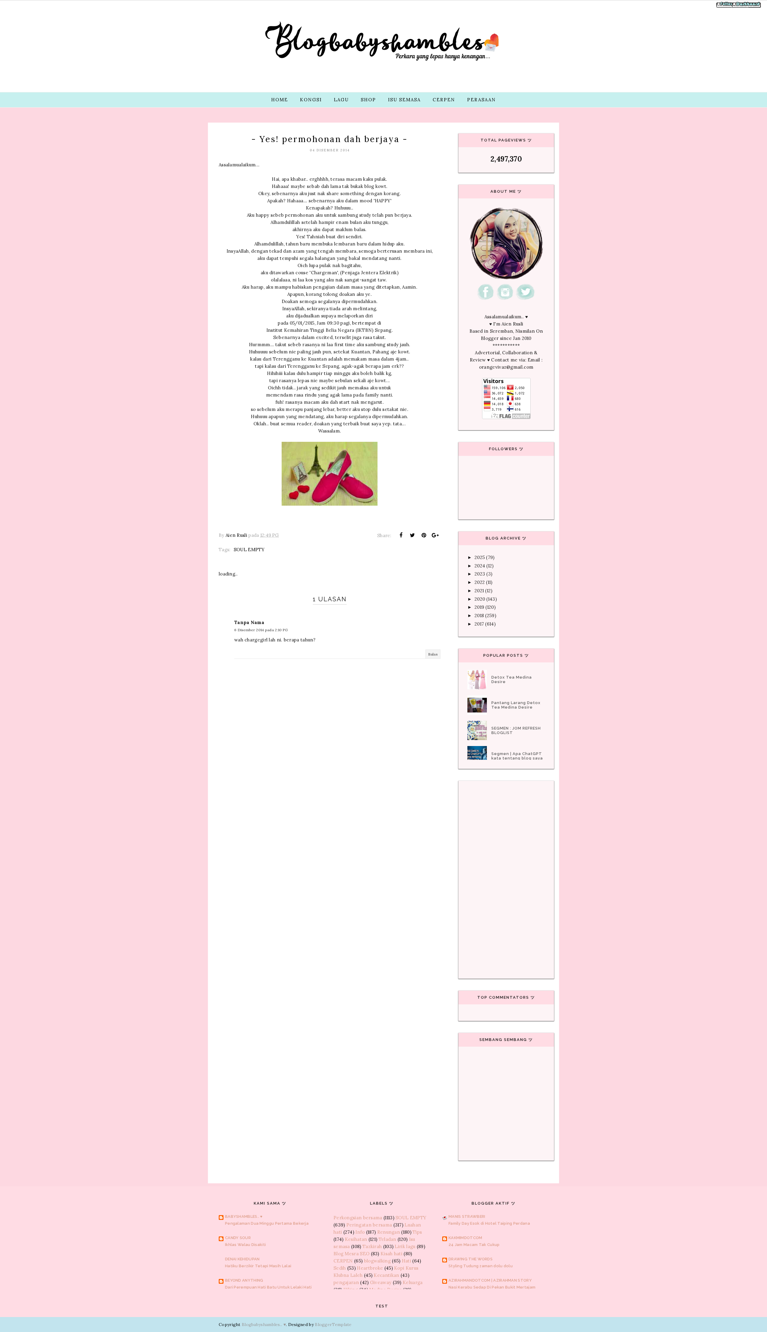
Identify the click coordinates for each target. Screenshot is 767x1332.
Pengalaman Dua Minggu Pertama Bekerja (267, 1223)
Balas (433, 654)
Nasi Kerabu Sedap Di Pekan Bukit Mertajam (492, 1287)
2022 (480, 582)
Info (360, 1232)
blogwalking (377, 1261)
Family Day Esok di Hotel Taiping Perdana (489, 1223)
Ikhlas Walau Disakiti (245, 1244)
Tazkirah (372, 1246)
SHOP (368, 100)
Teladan (387, 1239)
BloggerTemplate (333, 1324)
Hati (406, 1261)
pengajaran (346, 1282)
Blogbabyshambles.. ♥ (264, 1324)
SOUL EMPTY (249, 549)
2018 (479, 615)
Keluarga (412, 1282)
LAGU (341, 100)
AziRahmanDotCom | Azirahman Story (490, 1280)
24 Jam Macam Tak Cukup (474, 1244)
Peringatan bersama (369, 1225)
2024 (480, 566)
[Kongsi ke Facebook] (401, 535)
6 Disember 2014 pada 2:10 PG (261, 630)
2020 (480, 599)
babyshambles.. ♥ (244, 1216)
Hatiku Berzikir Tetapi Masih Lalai (258, 1266)
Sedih (339, 1268)
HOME (279, 100)
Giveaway (380, 1282)
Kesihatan (356, 1239)
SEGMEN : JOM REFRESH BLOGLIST (516, 730)
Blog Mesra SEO (351, 1253)
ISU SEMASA (404, 100)
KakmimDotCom (465, 1237)
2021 (479, 590)
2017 (479, 624)
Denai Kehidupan (242, 1259)
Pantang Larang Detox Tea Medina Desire (515, 704)
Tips (417, 1232)
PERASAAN (481, 100)
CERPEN (444, 100)
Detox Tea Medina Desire (511, 679)
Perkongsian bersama (357, 1218)
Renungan (388, 1232)
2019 (479, 607)
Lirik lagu (405, 1246)
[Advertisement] (329, 803)
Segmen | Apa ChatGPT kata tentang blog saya (517, 755)
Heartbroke (370, 1268)
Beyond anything (244, 1280)
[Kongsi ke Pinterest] (424, 535)
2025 (480, 557)
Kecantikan (386, 1275)
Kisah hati (391, 1253)
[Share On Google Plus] (435, 535)
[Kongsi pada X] (412, 535)
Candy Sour (238, 1237)
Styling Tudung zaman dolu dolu (481, 1266)
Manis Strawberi (467, 1216)
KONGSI (311, 100)
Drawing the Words (471, 1259)
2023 (480, 574)
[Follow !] (726, 7)
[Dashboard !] (746, 7)
